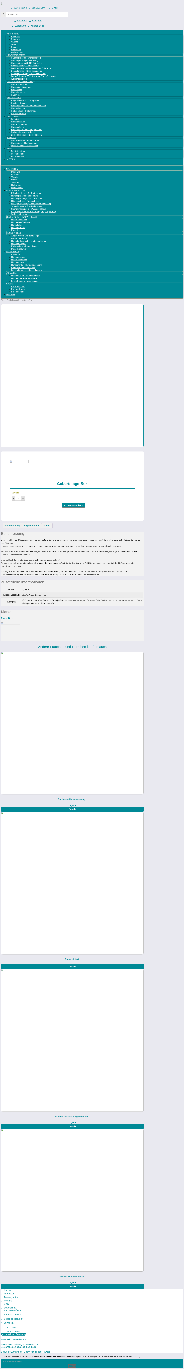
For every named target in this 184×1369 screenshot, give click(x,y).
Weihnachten (17, 52)
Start (3, 300)
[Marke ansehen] (19, 462)
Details (72, 809)
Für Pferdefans (17, 156)
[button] (92, 164)
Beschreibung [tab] (12, 525)
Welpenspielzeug (19, 79)
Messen (11, 159)
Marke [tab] (47, 525)
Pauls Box (11, 300)
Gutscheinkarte (72, 959)
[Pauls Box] (10, 624)
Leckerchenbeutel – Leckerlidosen (26, 135)
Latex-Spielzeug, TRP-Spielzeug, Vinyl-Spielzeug (33, 76)
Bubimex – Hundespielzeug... (72, 799)
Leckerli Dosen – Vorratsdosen (24, 146)
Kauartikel (15, 95)
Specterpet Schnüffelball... (72, 1276)
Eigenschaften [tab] (32, 525)
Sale (9, 148)
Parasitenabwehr (18, 114)
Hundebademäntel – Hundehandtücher (28, 106)
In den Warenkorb (73, 505)
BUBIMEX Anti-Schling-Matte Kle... (72, 1116)
